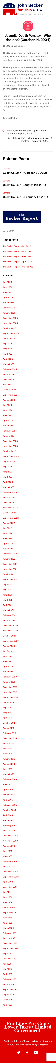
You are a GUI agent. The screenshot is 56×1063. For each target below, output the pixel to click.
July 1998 (7, 953)
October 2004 (9, 810)
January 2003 (9, 866)
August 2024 (9, 400)
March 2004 (8, 820)
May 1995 (7, 969)
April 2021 (7, 605)
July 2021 (7, 589)
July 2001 (7, 892)
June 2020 (7, 656)
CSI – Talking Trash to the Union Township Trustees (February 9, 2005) (28, 139)
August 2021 (8, 584)
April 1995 (7, 974)
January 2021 (9, 620)
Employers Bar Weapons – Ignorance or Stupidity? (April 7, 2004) (26, 132)
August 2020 (9, 646)
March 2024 (8, 425)
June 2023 (7, 472)
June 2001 (7, 897)
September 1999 (10, 912)
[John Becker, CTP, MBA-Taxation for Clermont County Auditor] (23, 14)
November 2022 (10, 507)
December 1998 (10, 943)
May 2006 (7, 784)
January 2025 (9, 374)
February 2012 (9, 733)
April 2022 (8, 543)
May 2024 (7, 415)
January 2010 (9, 759)
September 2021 (10, 579)
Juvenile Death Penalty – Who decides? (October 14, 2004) (28, 38)
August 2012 (8, 728)
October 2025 (9, 328)
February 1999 (9, 933)
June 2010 (7, 748)
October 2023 (9, 451)
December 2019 (10, 687)
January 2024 (9, 436)
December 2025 (10, 318)
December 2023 (10, 441)
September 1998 (10, 948)
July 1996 (7, 964)
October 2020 (9, 636)
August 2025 (9, 338)
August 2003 (9, 846)
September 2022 (11, 518)
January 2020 (9, 682)
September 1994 (10, 989)
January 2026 (9, 313)
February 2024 (10, 431)
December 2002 (10, 871)
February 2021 (9, 615)
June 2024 (7, 410)
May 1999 (7, 918)
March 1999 (8, 928)
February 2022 (10, 554)
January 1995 (9, 984)
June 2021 (7, 595)
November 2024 (10, 384)
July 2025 (7, 343)
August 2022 (9, 523)
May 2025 (7, 354)
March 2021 (8, 610)
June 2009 (7, 769)
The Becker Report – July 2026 (17, 246)
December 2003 (10, 835)
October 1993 (9, 999)
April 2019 (7, 718)
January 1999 (9, 938)
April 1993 (7, 1005)
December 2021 (10, 564)
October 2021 (9, 574)
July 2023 (7, 466)
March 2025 (8, 364)
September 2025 (11, 333)
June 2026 (7, 287)
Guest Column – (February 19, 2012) (25, 197)
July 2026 (7, 282)
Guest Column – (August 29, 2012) (24, 185)
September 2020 (11, 641)
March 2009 (8, 774)
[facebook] (27, 1052)
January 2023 (9, 497)
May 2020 (7, 661)
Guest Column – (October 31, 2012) (25, 172)
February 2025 (10, 369)
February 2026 (10, 308)
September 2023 (11, 456)
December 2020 (10, 625)
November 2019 (10, 692)
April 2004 (8, 815)
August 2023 (9, 461)
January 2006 (9, 794)
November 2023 (10, 446)
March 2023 (8, 487)
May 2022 (7, 538)
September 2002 (11, 877)
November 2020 (10, 630)
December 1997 (10, 959)
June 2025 (7, 349)
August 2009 (9, 764)
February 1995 (9, 979)
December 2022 (10, 502)
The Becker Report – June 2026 (17, 251)
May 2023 (7, 477)
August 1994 (8, 994)
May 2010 (7, 754)
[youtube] (36, 1052)
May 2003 (7, 856)
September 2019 (10, 697)
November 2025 (10, 323)
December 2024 (10, 379)
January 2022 (9, 559)
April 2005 (8, 800)
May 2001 (7, 902)
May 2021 (7, 600)
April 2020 (8, 666)
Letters (6, 169)
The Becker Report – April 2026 (17, 261)
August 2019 (8, 702)
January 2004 (9, 830)
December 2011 (10, 738)
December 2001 (10, 887)
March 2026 (8, 302)
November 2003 (10, 841)
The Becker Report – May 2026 (17, 256)
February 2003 (10, 861)
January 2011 (9, 743)
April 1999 (7, 923)
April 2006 (8, 789)
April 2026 (8, 297)
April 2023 (8, 482)
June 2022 (7, 533)
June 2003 (7, 851)
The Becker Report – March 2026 (18, 267)
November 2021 (10, 569)
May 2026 (7, 292)
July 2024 (7, 405)
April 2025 (8, 359)
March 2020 (8, 671)
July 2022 (7, 528)
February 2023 (10, 492)
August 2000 (9, 907)
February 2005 (10, 805)
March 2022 (8, 549)
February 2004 (10, 825)
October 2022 (9, 513)
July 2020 (7, 651)
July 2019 (7, 707)
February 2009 (10, 779)
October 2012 (9, 723)
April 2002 (8, 882)
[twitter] (19, 1052)
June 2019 (7, 713)
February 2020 (10, 677)
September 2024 (11, 395)
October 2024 (9, 390)
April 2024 (8, 420)
